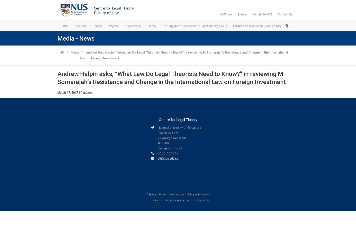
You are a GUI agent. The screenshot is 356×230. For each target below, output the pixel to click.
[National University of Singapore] (74, 10)
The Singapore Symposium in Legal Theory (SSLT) (194, 26)
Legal (156, 200)
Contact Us (285, 14)
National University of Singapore (167, 194)
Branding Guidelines (177, 200)
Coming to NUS (262, 14)
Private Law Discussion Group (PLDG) (257, 26)
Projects (113, 26)
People (97, 26)
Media (242, 14)
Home (64, 26)
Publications (133, 26)
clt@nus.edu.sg (168, 158)
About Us (81, 26)
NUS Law (226, 14)
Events (151, 26)
